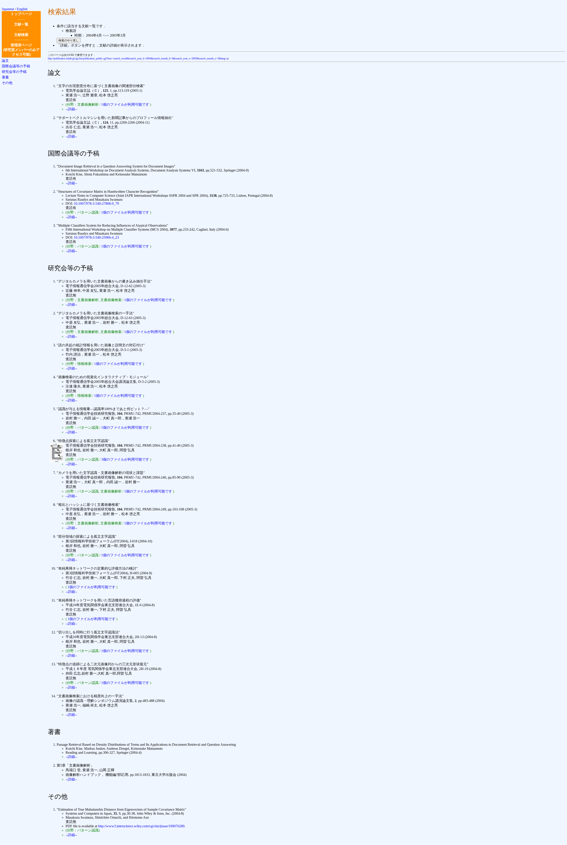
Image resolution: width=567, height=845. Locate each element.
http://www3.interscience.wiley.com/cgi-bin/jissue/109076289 (141, 826)
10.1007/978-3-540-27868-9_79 (96, 203)
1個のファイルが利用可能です (125, 104)
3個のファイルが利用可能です (125, 459)
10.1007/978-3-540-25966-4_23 (96, 237)
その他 (7, 83)
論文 (5, 60)
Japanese (8, 9)
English (22, 9)
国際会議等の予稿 (16, 66)
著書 (5, 77)
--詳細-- (71, 109)
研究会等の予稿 (14, 72)
